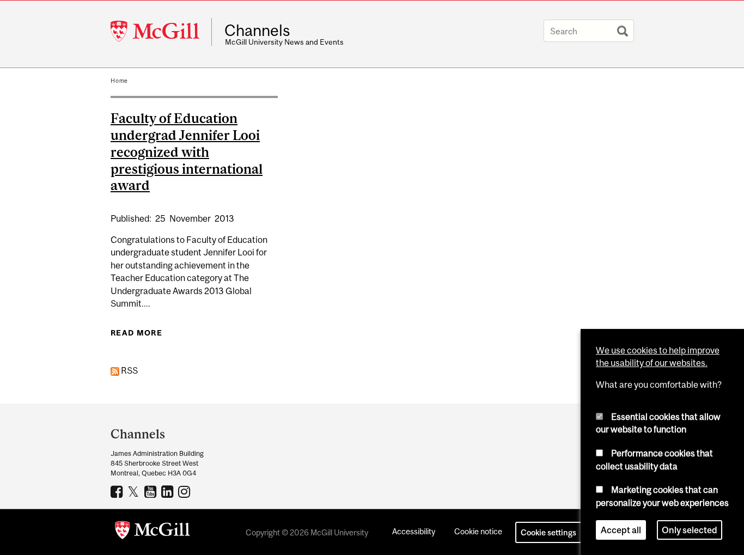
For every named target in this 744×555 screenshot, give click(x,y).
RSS (128, 370)
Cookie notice (478, 531)
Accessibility (413, 531)
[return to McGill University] (152, 532)
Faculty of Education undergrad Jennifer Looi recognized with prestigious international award (187, 152)
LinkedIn (168, 491)
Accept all (621, 530)
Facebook (118, 491)
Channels (257, 30)
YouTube (151, 491)
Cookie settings (548, 532)
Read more (136, 332)
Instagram (185, 491)
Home (119, 80)
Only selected (689, 530)
